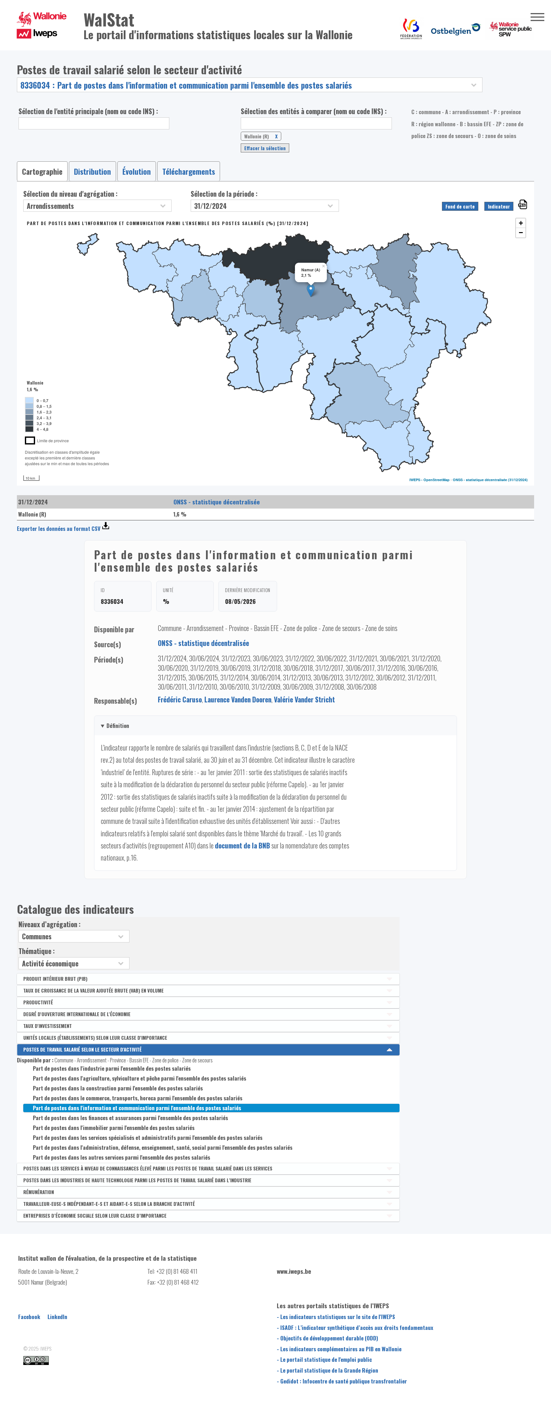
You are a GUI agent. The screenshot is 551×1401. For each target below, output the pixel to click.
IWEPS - (416, 479)
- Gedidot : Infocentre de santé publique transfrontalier (342, 1381)
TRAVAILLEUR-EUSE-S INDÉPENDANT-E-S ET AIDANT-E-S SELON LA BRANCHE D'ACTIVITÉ (109, 1203)
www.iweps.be (294, 1271)
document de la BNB (242, 845)
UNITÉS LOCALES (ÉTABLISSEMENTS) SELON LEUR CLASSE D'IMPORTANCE (95, 1037)
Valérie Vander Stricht (304, 699)
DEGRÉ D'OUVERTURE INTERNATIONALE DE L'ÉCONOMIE (76, 1013)
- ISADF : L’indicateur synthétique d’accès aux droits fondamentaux (355, 1327)
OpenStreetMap (436, 479)
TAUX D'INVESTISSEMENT (47, 1025)
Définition (118, 726)
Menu (537, 17)
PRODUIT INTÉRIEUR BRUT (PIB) (55, 978)
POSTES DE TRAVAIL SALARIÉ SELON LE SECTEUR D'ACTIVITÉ (82, 1049)
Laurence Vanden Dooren (237, 699)
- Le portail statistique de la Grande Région (327, 1370)
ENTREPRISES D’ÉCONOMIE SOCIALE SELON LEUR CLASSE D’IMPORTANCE (94, 1215)
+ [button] (521, 223)
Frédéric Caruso (180, 699)
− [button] (521, 233)
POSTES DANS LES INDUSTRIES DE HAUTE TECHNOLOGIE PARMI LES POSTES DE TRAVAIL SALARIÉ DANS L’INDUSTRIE (137, 1180)
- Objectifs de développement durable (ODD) (327, 1338)
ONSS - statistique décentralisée (480, 479)
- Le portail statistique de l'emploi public (324, 1359)
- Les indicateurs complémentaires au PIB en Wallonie (339, 1349)
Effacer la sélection (265, 147)
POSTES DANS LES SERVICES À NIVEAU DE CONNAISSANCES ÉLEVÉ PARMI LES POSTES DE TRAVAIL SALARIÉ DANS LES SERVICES (147, 1168)
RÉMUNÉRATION (38, 1191)
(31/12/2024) (518, 479)
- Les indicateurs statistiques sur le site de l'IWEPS (336, 1316)
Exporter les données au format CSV (58, 528)
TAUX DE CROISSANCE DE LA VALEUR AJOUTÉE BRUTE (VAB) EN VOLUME (93, 990)
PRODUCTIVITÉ (38, 1002)
